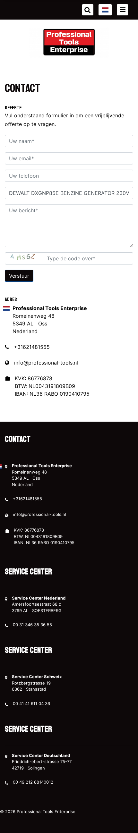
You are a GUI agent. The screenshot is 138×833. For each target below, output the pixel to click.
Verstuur (19, 276)
